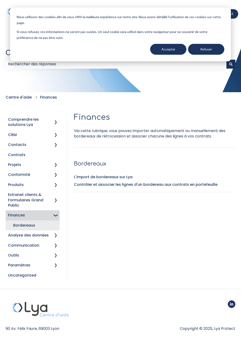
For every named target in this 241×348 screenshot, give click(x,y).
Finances (48, 97)
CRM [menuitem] (12, 134)
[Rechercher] (230, 64)
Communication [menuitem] (23, 245)
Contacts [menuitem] (17, 144)
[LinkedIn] (231, 304)
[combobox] (116, 64)
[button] (56, 120)
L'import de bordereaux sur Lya (103, 177)
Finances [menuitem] (16, 215)
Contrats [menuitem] (16, 154)
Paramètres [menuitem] (19, 265)
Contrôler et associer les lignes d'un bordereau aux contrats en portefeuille (145, 184)
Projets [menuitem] (14, 164)
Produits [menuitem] (16, 184)
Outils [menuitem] (13, 255)
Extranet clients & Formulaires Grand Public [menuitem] (25, 200)
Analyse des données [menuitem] (28, 235)
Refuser (206, 49)
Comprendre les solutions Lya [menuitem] (23, 122)
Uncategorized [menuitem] (22, 275)
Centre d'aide (19, 97)
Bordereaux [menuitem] (24, 225)
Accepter (168, 49)
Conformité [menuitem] (19, 174)
